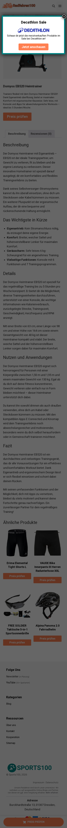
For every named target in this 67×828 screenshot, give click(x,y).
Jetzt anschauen (33, 47)
